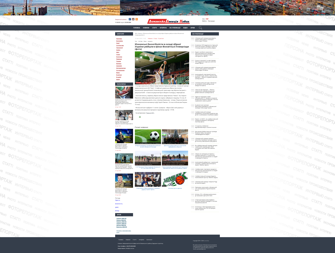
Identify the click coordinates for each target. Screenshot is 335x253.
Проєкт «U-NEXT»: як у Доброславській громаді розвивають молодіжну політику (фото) (204, 120)
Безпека (118, 63)
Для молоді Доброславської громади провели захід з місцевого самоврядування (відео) (204, 133)
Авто (117, 52)
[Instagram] (133, 19)
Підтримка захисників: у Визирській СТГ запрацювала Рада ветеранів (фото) (204, 188)
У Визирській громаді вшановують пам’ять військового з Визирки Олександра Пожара (203, 39)
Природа (119, 59)
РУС (203, 19)
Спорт (118, 54)
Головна (136, 28)
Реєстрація (211, 21)
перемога (150, 41)
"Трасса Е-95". (150, 113)
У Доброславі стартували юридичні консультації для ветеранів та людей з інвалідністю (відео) (204, 170)
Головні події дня (139, 143)
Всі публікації (175, 28)
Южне (145, 41)
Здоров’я (119, 66)
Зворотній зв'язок (121, 19)
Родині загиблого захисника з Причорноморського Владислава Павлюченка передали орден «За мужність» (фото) (203, 54)
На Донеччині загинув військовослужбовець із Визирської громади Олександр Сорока (203, 106)
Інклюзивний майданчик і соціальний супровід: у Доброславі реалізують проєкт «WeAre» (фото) (204, 163)
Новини (146, 28)
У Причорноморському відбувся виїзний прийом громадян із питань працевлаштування (204, 201)
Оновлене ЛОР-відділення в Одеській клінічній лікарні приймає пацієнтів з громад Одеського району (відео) (204, 46)
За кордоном (120, 70)
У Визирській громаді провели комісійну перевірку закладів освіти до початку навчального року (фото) (204, 140)
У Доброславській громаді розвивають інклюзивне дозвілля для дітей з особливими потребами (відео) (204, 113)
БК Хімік (140, 41)
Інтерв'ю (163, 28)
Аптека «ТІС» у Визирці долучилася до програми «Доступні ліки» (203, 194)
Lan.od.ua (206, 240)
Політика (119, 38)
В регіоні (119, 75)
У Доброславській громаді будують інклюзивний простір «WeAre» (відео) (204, 176)
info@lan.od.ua (130, 248)
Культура (119, 57)
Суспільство (120, 45)
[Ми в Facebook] (130, 19)
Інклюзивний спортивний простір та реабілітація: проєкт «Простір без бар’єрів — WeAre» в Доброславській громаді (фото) (204, 76)
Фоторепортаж (121, 68)
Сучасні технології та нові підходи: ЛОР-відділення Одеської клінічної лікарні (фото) (203, 62)
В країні (118, 77)
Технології (119, 48)
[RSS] (137, 19)
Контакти (149, 239)
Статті (154, 28)
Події (117, 43)
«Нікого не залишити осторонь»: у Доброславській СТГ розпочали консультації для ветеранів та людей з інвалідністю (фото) (204, 156)
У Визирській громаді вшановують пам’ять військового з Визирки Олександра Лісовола (203, 69)
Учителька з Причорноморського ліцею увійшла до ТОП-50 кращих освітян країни (203, 208)
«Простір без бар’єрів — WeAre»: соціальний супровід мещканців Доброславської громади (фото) (203, 91)
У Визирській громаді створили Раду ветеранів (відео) (204, 182)
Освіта (118, 50)
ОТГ (154, 143)
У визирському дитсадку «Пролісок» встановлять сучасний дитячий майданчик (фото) (204, 84)
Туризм (118, 61)
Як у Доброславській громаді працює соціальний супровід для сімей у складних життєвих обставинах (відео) (204, 147)
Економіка (119, 41)
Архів (193, 28)
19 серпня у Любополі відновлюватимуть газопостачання (203, 126)
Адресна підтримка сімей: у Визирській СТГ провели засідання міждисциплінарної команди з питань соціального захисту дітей (204, 99)
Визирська (158, 143)
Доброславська (183, 143)
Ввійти (204, 21)
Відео (185, 28)
